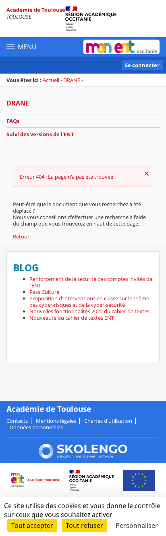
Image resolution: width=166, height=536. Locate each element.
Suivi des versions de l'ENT (40, 134)
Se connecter (142, 65)
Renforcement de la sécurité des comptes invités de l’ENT (90, 282)
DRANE (71, 80)
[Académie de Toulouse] (83, 18)
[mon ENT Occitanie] (121, 47)
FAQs (12, 121)
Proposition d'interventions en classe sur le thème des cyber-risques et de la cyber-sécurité (89, 301)
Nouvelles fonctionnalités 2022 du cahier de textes (89, 311)
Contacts (17, 421)
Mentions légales (56, 421)
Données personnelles (36, 427)
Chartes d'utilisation (108, 421)
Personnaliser (137, 525)
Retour (21, 236)
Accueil (51, 80)
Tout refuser (84, 525)
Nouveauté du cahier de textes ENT (71, 317)
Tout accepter (32, 525)
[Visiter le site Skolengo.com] (83, 456)
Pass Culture (44, 291)
